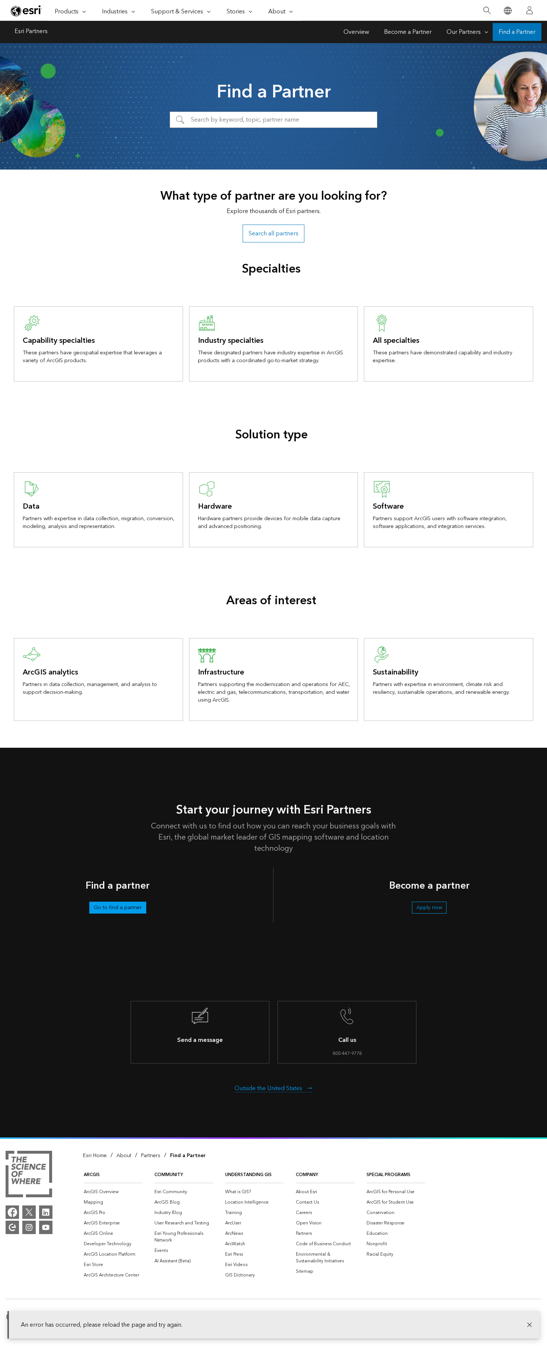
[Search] (487, 10)
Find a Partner (517, 32)
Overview (356, 32)
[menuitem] (113, 1192)
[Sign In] (529, 10)
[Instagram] (29, 1227)
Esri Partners (31, 32)
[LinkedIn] (45, 1212)
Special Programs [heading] (388, 1175)
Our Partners (464, 32)
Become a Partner (408, 32)
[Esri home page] (26, 11)
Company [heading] (307, 1175)
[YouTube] (45, 1227)
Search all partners (273, 233)
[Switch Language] (507, 10)
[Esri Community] (12, 1227)
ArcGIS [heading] (92, 1175)
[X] (29, 1212)
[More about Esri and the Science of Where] (29, 1175)
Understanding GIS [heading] (248, 1175)
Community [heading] (168, 1175)
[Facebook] (12, 1212)
